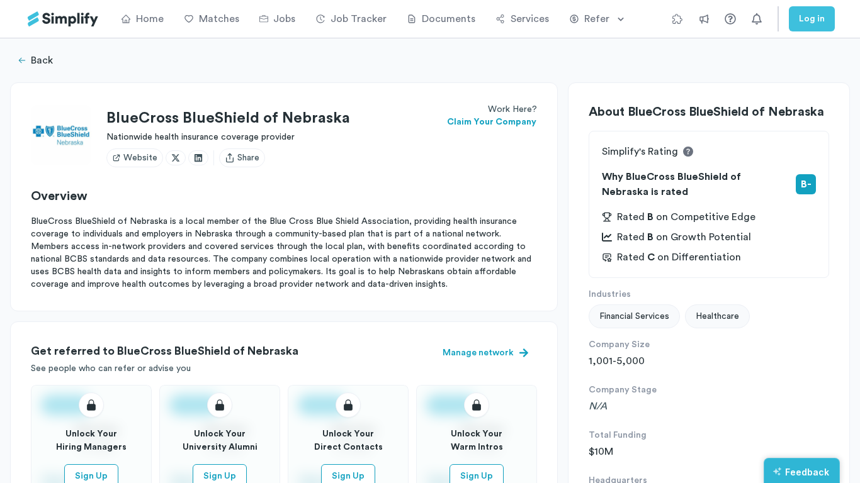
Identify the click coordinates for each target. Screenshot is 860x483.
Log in (812, 18)
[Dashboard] (63, 19)
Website (140, 157)
